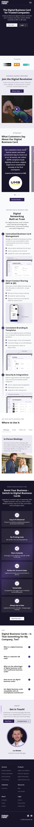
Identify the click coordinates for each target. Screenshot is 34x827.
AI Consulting (5, 779)
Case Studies (21, 791)
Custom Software (6, 770)
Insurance (4, 788)
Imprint (20, 800)
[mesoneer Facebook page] (31, 816)
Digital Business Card (24, 779)
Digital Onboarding (23, 776)
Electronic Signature (23, 773)
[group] (6, 430)
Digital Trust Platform (24, 770)
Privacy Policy (21, 803)
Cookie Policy (21, 806)
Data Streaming (6, 776)
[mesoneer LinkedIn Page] (28, 816)
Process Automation (7, 773)
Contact (4, 806)
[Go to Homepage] (5, 2)
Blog (19, 788)
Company (4, 800)
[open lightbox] (17, 109)
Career (3, 803)
